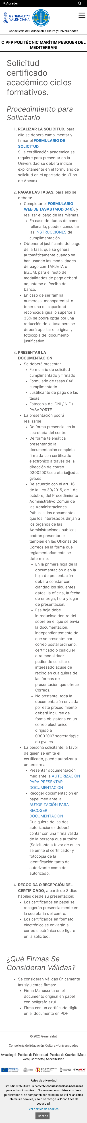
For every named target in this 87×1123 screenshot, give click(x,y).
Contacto (37, 1059)
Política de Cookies (63, 1055)
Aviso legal (8, 1055)
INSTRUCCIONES (51, 232)
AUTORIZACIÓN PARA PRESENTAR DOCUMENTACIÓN (54, 782)
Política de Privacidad (33, 1055)
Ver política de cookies (43, 1109)
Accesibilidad (55, 1059)
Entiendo (42, 1116)
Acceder (12, 3)
